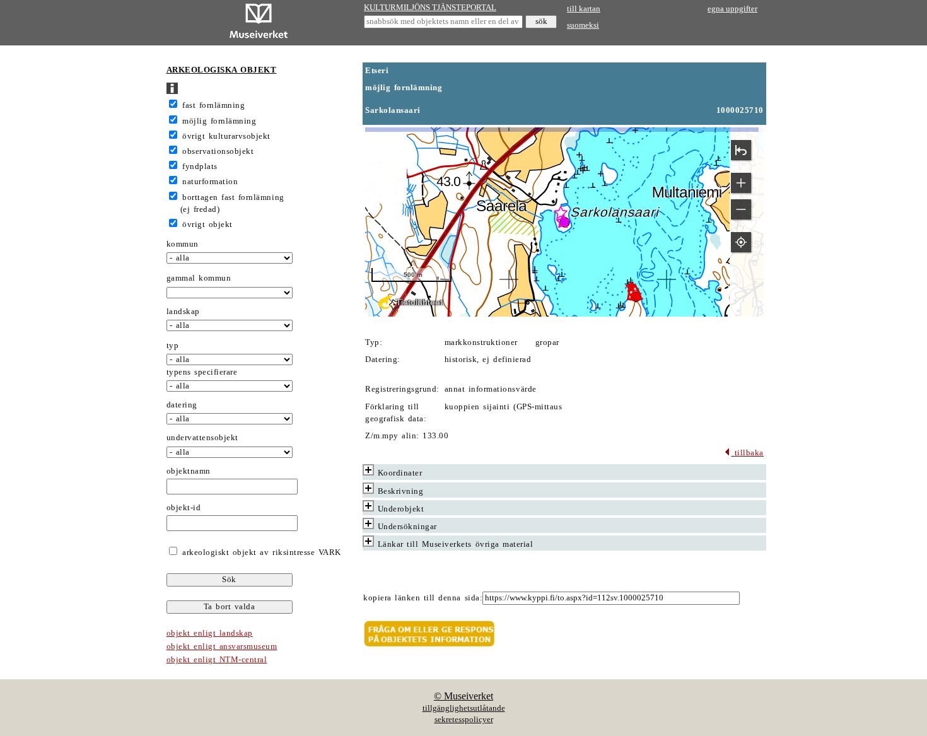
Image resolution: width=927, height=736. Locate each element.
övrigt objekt (207, 224)
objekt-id (183, 507)
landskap (183, 311)
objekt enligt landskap (209, 633)
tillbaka (747, 452)
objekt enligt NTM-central (216, 659)
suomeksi (583, 25)
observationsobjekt (218, 151)
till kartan (583, 8)
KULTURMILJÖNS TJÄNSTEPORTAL (430, 7)
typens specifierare (202, 372)
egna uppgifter (732, 8)
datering (181, 404)
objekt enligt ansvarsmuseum (221, 646)
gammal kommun (198, 278)
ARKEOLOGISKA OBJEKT (221, 70)
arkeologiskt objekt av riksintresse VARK (260, 552)
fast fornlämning (213, 105)
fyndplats (200, 166)
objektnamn (188, 471)
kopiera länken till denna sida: (422, 597)
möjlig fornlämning (219, 121)
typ (172, 345)
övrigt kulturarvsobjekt (226, 136)
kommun (182, 244)
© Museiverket (463, 696)
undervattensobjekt (202, 437)
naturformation (210, 181)
